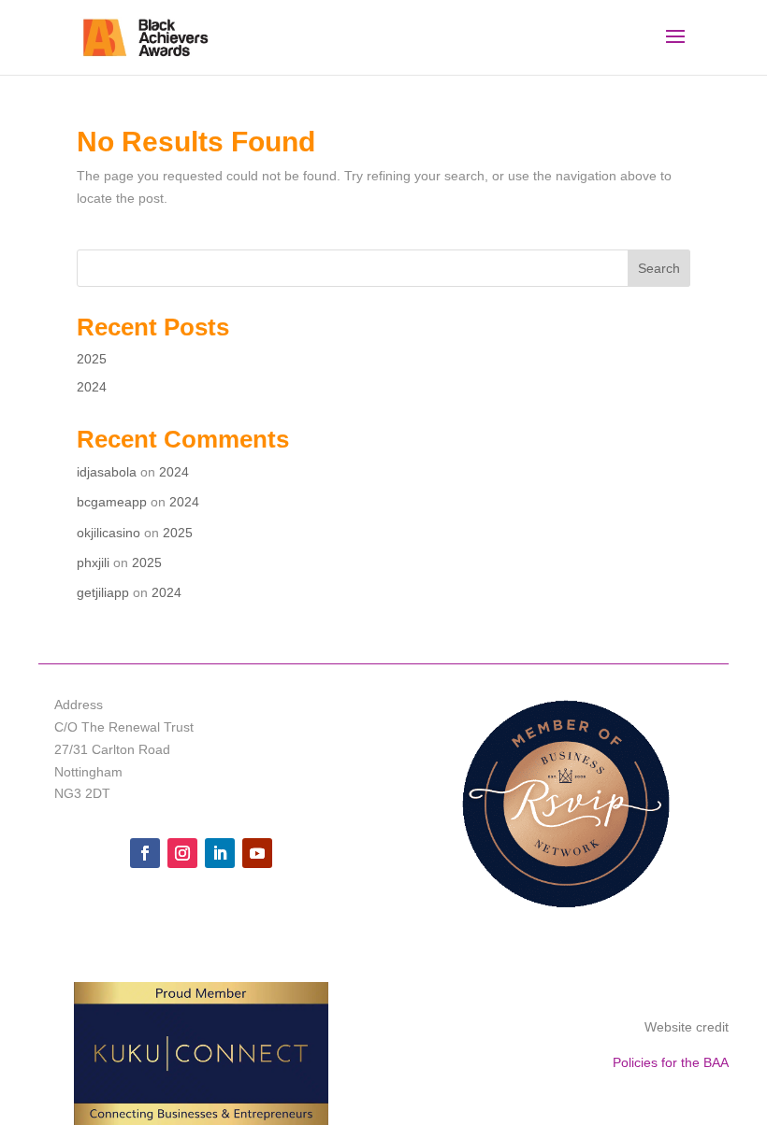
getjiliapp (103, 592)
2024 (92, 386)
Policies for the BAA (671, 1062)
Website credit (686, 1026)
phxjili (93, 562)
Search (659, 268)
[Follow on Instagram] (182, 853)
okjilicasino (108, 532)
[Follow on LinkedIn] (220, 853)
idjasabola (107, 471)
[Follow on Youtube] (257, 853)
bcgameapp (112, 501)
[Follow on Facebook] (145, 853)
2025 (92, 358)
